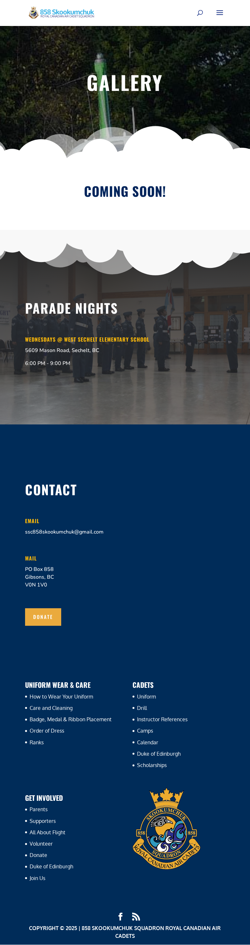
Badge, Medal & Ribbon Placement (71, 719)
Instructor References (162, 719)
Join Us (37, 878)
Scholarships (152, 765)
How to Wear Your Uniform (61, 696)
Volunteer (41, 843)
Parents (39, 809)
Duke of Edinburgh (159, 753)
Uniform (146, 696)
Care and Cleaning (51, 708)
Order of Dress (47, 730)
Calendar (147, 742)
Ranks (37, 742)
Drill (142, 708)
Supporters (43, 821)
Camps (145, 730)
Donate (43, 616)
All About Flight (47, 832)
